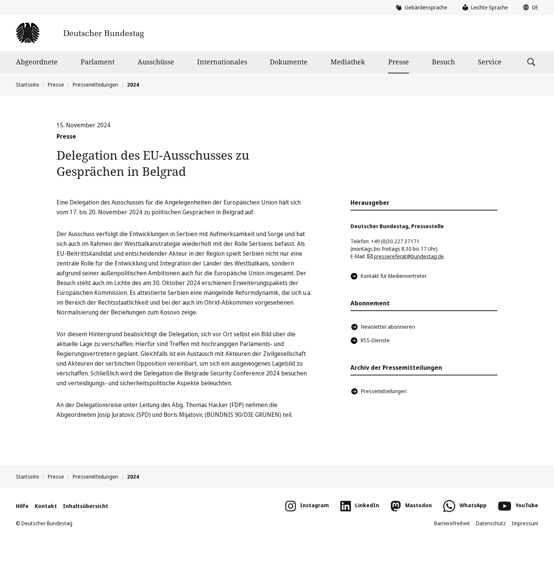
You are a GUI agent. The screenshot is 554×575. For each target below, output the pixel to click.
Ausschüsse (156, 61)
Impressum (525, 523)
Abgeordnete (37, 61)
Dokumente (289, 61)
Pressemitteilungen (95, 84)
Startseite (27, 84)
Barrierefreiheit (452, 523)
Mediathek (348, 61)
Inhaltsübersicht (85, 505)
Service (490, 61)
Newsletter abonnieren (388, 326)
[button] (528, 7)
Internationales (222, 61)
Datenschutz (491, 523)
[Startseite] (80, 33)
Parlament (98, 61)
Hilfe (22, 505)
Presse (398, 61)
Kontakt (46, 505)
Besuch (443, 61)
